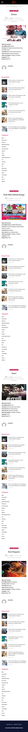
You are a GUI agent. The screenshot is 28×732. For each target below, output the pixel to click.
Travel (3, 179)
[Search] (26, 2)
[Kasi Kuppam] (14, 569)
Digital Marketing (5, 144)
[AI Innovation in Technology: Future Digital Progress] (4, 82)
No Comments (21, 20)
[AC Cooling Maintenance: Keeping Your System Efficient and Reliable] (4, 128)
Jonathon (11, 18)
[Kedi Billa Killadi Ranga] (14, 212)
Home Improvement (6, 157)
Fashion (3, 151)
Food (3, 153)
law (2, 159)
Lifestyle (3, 161)
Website (3, 181)
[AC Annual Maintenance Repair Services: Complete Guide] (4, 89)
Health (3, 155)
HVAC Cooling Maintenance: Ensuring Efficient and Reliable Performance (16, 120)
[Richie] (14, 33)
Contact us (9, 724)
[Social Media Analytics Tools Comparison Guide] (4, 105)
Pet (2, 166)
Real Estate (4, 168)
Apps (3, 138)
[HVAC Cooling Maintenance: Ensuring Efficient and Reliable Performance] (4, 120)
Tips (2, 177)
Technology (4, 174)
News (3, 164)
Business (3, 142)
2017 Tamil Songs (14, 10)
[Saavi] (14, 392)
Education (4, 146)
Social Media (4, 170)
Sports (3, 172)
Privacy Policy (18, 724)
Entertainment (5, 148)
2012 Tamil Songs (14, 191)
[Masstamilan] (14, 2)
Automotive (4, 140)
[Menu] (2, 2)
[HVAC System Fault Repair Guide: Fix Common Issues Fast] (4, 97)
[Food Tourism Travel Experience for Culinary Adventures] (4, 112)
